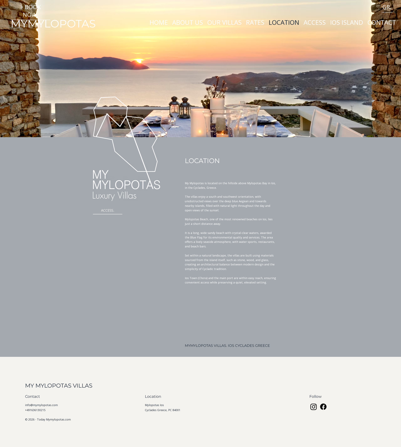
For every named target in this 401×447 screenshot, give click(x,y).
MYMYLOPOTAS (53, 23)
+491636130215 (35, 410)
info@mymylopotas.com (41, 405)
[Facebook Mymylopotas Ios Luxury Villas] (323, 406)
